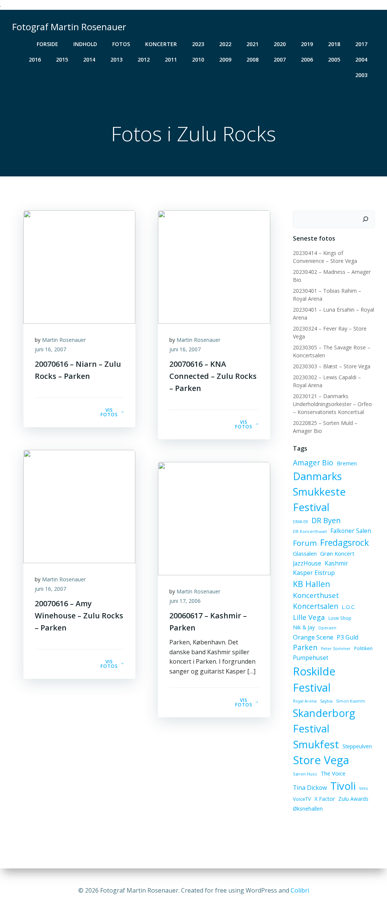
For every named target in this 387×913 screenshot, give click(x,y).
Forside (47, 44)
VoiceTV (302, 799)
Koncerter (161, 44)
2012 (144, 59)
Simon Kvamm (350, 701)
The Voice (332, 773)
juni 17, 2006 (185, 600)
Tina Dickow (310, 787)
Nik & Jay (304, 627)
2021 (252, 44)
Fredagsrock (344, 542)
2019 (307, 44)
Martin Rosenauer (64, 339)
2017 (361, 44)
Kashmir (336, 563)
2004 (361, 59)
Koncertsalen (315, 606)
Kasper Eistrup (314, 573)
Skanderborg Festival (324, 720)
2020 (280, 44)
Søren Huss (305, 774)
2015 (62, 59)
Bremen (347, 463)
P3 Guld (347, 637)
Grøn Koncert (337, 553)
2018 (334, 44)
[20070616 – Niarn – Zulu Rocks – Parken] (79, 266)
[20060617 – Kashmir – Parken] (214, 518)
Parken (305, 647)
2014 (89, 59)
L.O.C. (349, 606)
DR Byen (326, 520)
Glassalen (305, 553)
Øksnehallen (308, 808)
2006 (307, 59)
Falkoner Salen (350, 531)
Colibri (300, 890)
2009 (225, 59)
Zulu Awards (353, 798)
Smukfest (316, 744)
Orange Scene (313, 637)
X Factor (324, 798)
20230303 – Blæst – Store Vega (331, 366)
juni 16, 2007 (50, 349)
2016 (35, 59)
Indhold (85, 44)
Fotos (121, 44)
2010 (198, 59)
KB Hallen (311, 583)
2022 (225, 44)
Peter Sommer (336, 648)
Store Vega (321, 760)
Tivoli (343, 786)
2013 (116, 59)
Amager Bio (313, 462)
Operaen (327, 627)
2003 (361, 75)
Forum (305, 543)
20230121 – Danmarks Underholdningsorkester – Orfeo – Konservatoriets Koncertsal (332, 404)
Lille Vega (309, 617)
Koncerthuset (316, 595)
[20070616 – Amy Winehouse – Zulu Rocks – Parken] (79, 506)
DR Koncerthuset (310, 531)
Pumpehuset (310, 657)
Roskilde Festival (314, 679)
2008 (252, 59)
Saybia (326, 701)
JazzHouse (307, 563)
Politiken (363, 648)
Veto (363, 788)
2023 (198, 44)
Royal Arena (305, 701)
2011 (171, 59)
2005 (334, 59)
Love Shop (339, 618)
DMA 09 (300, 521)
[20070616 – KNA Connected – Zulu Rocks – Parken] (214, 266)
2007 (280, 59)
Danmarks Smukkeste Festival (319, 491)
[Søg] (365, 219)
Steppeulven (357, 746)
